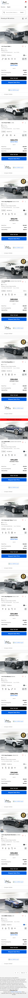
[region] (14, 72)
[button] (26, 33)
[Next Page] (18, 973)
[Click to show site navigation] (25, 7)
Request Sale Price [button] (14, 82)
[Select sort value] (25, 18)
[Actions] (25, 46)
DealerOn (12, 991)
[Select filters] (23, 18)
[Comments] (23, 59)
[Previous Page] (15, 973)
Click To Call (14, 78)
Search (21, 12)
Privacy (20, 991)
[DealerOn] (14, 990)
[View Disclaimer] (15, 58)
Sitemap (16, 991)
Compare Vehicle (8, 94)
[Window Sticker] (26, 59)
